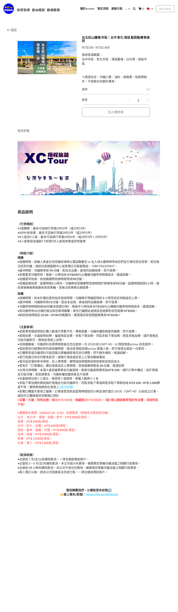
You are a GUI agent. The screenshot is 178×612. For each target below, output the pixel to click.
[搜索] (134, 8)
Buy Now (165, 8)
